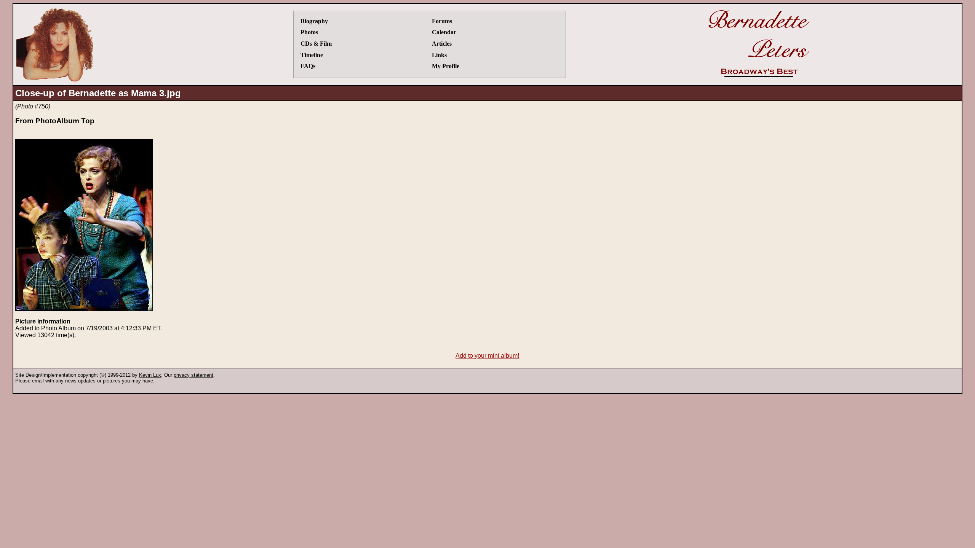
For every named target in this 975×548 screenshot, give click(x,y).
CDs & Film (316, 43)
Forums (442, 21)
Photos (309, 32)
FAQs (307, 66)
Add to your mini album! (487, 355)
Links (439, 55)
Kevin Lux (150, 375)
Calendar (444, 32)
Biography (314, 21)
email (38, 381)
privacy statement (193, 375)
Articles (442, 43)
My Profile (445, 66)
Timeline (311, 55)
